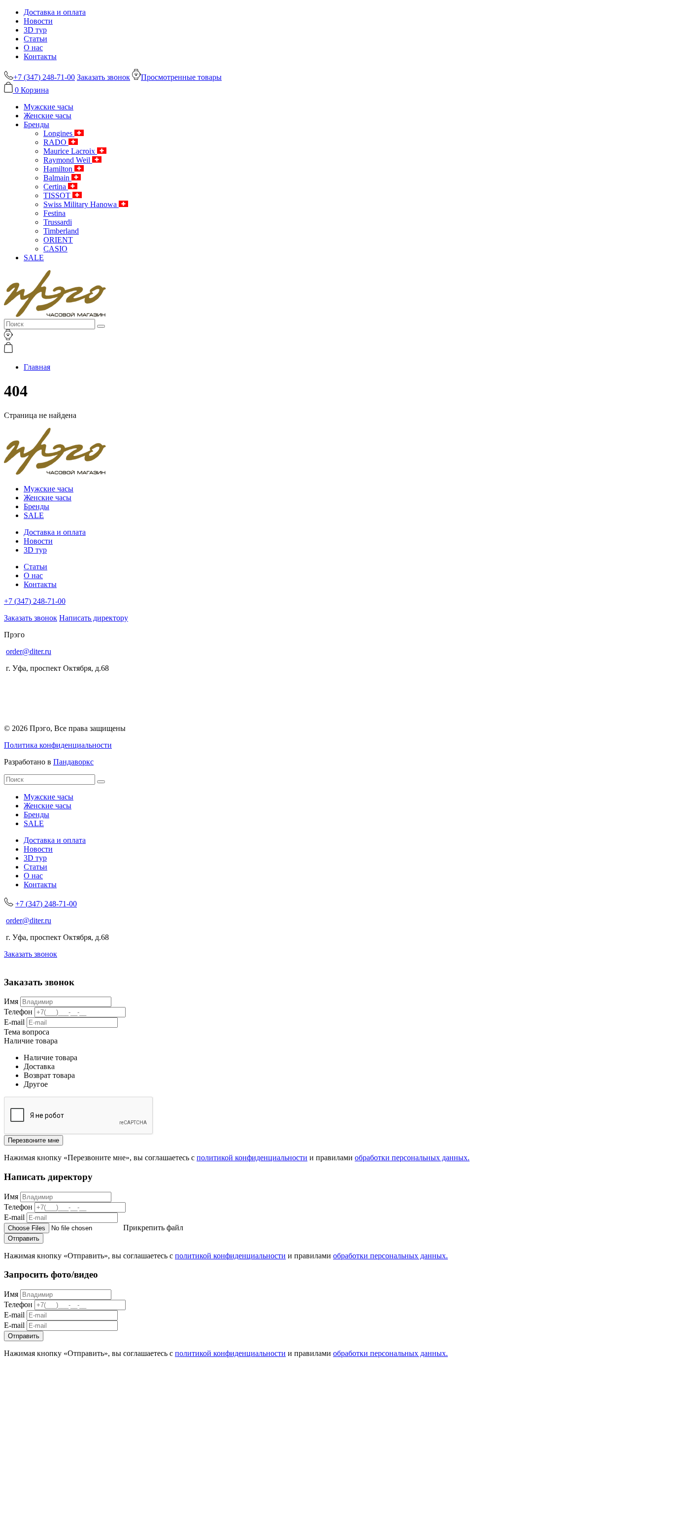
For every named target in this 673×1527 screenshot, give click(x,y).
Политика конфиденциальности (58, 745)
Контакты (40, 56)
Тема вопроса (26, 1032)
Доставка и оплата (55, 12)
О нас (33, 47)
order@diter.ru (28, 651)
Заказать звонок (103, 77)
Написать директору (93, 618)
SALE (34, 257)
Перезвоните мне (33, 1140)
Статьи (35, 39)
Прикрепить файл (153, 1227)
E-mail (14, 1022)
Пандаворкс (73, 762)
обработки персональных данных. (412, 1157)
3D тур (35, 30)
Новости (38, 21)
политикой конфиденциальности (252, 1157)
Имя (11, 1001)
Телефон (18, 1011)
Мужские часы (48, 107)
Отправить (23, 1238)
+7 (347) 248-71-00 (35, 601)
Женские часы (47, 115)
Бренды (36, 124)
